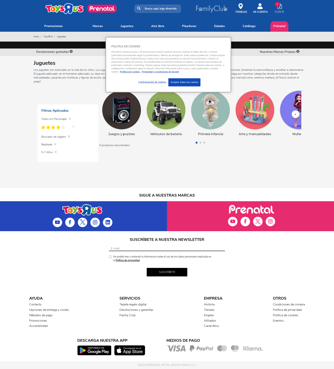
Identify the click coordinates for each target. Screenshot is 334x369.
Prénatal (279, 26)
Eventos (278, 321)
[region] (168, 64)
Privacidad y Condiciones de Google (160, 71)
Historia (209, 304)
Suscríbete (167, 272)
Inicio (36, 36)
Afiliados (210, 321)
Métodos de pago (41, 315)
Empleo (209, 315)
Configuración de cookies (152, 82)
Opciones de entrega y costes (49, 310)
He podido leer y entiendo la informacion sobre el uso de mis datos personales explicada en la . (162, 258)
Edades (219, 26)
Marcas (98, 26)
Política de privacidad (128, 260)
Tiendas (209, 310)
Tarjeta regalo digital (133, 304)
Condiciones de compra (289, 304)
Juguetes (127, 26)
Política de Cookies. (130, 71)
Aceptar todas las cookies (184, 82)
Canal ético (211, 326)
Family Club (127, 315)
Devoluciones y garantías (136, 310)
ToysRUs (48, 36)
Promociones (53, 26)
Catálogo (249, 26)
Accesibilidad (38, 326)
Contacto (35, 304)
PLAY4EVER (189, 26)
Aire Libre (157, 26)
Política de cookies (285, 315)
